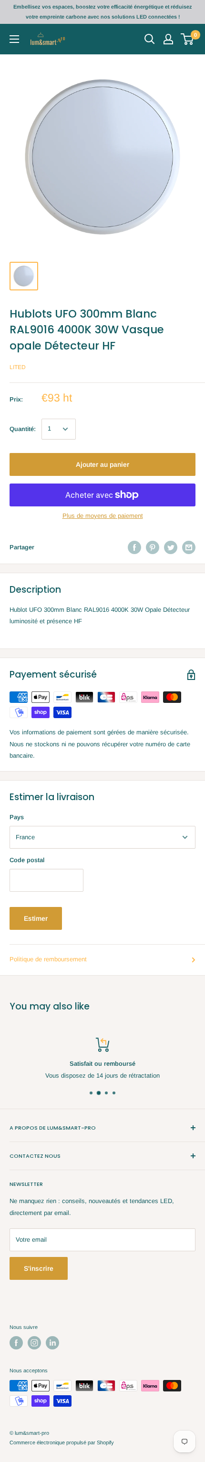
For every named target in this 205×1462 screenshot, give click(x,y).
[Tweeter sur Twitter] (170, 547)
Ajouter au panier (102, 464)
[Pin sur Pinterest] (152, 547)
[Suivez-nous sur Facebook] (16, 1342)
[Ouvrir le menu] (14, 39)
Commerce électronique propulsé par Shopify (62, 1442)
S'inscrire (38, 1268)
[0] (188, 39)
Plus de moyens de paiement (102, 515)
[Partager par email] (188, 547)
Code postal (27, 860)
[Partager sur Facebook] (134, 547)
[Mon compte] (168, 39)
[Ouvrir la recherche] (149, 39)
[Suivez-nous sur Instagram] (34, 1342)
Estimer (36, 918)
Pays (17, 817)
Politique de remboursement (48, 959)
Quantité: (23, 428)
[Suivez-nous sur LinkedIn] (52, 1342)
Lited (18, 367)
